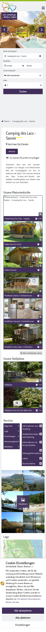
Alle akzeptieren (23, 610)
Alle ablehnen (23, 617)
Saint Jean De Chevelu (17, 144)
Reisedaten (6, 61)
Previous (4, 30)
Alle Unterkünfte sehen (32, 353)
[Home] (9, 7)
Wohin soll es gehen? (10, 51)
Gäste (5, 80)
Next (42, 30)
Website (11, 151)
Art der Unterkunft (9, 70)
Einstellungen (23, 624)
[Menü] (43, 8)
